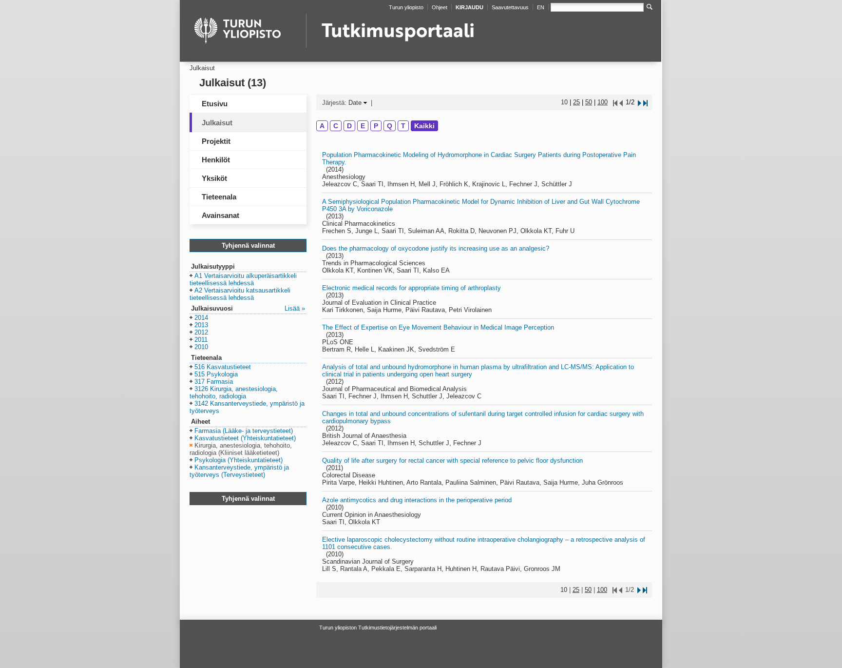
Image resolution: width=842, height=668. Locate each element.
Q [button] (389, 126)
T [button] (403, 126)
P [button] (376, 126)
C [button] (335, 126)
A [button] (322, 126)
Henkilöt (216, 160)
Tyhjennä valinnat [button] (248, 245)
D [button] (349, 126)
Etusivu (215, 103)
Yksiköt (214, 178)
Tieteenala (219, 197)
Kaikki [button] (424, 126)
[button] (243, 280)
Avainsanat (220, 215)
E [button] (363, 126)
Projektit (216, 141)
